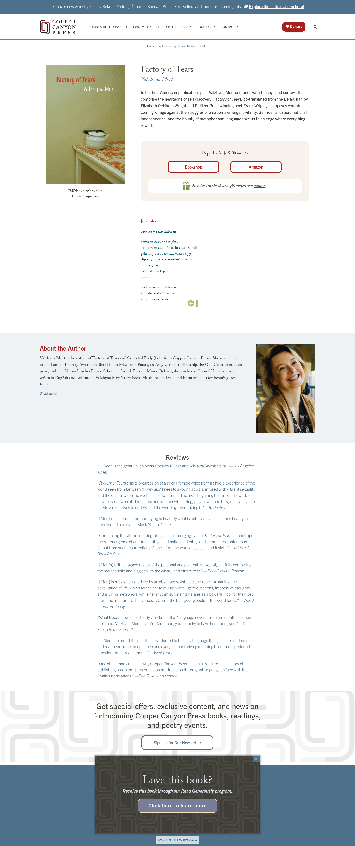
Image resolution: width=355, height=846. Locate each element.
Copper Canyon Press (58, 27)
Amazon (256, 166)
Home (150, 46)
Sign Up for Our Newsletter (177, 742)
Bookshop (193, 166)
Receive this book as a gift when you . (229, 186)
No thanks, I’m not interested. (177, 839)
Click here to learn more (177, 805)
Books (161, 46)
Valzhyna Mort (157, 80)
